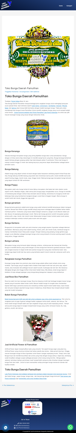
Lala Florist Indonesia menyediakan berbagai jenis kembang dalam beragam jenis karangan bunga (36, 374)
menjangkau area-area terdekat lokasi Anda (33, 378)
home (61, 6)
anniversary (44, 106)
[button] (70, 427)
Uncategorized (24, 91)
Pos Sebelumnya (8, 385)
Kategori (69, 6)
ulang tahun (35, 106)
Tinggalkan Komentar (11, 91)
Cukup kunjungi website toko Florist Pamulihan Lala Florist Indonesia (35, 112)
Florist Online (15, 101)
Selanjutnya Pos (68, 385)
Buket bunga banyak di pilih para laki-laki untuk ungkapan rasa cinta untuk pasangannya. (33, 299)
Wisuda (64, 106)
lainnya (14, 108)
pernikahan (52, 106)
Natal (6, 108)
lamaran (58, 106)
